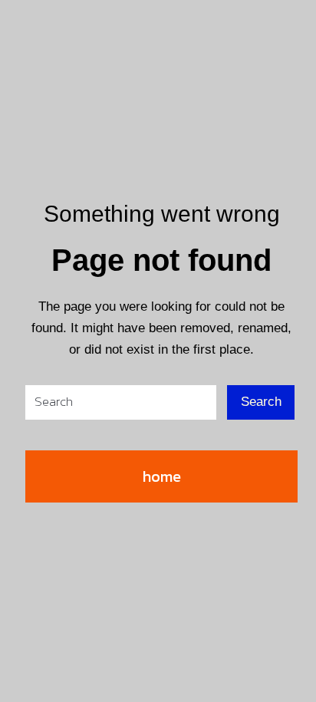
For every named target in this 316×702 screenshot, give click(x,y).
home (162, 476)
